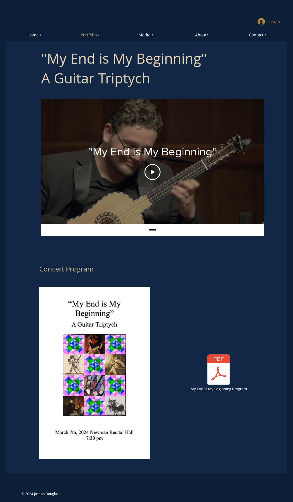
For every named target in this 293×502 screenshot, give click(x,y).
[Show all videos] (152, 230)
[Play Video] (152, 172)
